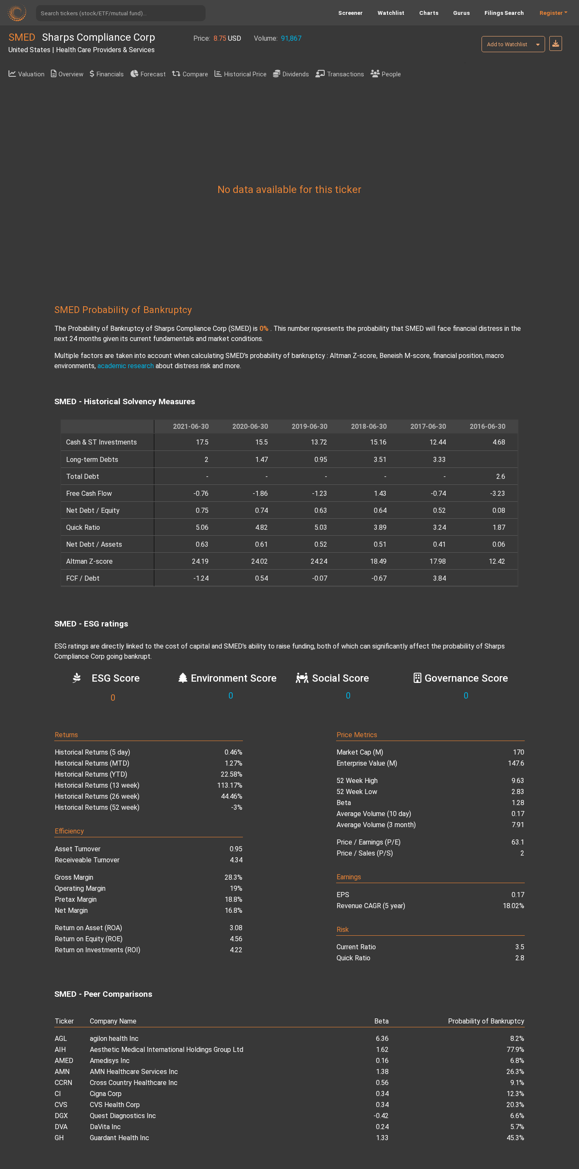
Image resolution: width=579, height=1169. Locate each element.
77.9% (515, 1050)
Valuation (31, 74)
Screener (350, 12)
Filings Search (504, 12)
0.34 (382, 1094)
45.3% (515, 1138)
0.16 (382, 1061)
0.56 (382, 1083)
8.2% (517, 1039)
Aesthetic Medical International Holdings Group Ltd (166, 1050)
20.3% (515, 1105)
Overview (71, 74)
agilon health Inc (114, 1039)
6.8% (517, 1061)
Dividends (296, 74)
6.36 (382, 1039)
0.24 (382, 1127)
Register (551, 12)
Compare (195, 74)
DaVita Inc (105, 1127)
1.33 (382, 1138)
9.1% (517, 1083)
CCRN (63, 1083)
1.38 (382, 1072)
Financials (110, 74)
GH (59, 1138)
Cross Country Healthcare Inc (134, 1083)
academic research (125, 366)
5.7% (517, 1127)
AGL (61, 1039)
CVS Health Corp (115, 1105)
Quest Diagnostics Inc (123, 1116)
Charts (428, 12)
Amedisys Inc (110, 1061)
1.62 (382, 1050)
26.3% (515, 1072)
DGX (61, 1116)
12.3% (515, 1094)
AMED (64, 1061)
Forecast (153, 74)
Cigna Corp (106, 1094)
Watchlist (391, 12)
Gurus (461, 12)
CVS (61, 1105)
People (391, 74)
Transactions (345, 74)
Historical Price (245, 74)
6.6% (517, 1116)
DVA (61, 1127)
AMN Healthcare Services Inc (134, 1072)
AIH (60, 1050)
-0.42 (381, 1116)
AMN (62, 1072)
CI (58, 1094)
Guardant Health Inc (119, 1138)
